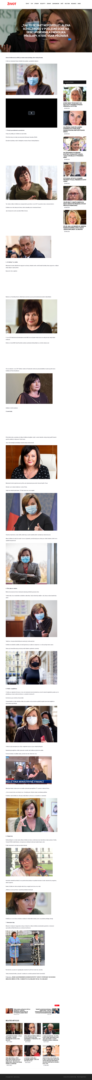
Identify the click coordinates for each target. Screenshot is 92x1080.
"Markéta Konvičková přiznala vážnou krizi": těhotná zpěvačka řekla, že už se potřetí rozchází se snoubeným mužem (43, 1012)
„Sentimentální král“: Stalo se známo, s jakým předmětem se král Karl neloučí (14, 1038)
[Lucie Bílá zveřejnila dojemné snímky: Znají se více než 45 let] (32, 1050)
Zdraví (49, 3)
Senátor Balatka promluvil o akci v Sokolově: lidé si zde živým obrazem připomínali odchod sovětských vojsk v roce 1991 (51, 1060)
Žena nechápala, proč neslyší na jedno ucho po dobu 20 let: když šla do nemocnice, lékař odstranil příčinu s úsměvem (14, 1060)
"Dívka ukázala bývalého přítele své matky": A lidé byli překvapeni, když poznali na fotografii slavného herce (22, 1012)
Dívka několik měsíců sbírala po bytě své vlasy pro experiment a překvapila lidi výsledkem (32, 1038)
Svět (62, 3)
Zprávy (36, 3)
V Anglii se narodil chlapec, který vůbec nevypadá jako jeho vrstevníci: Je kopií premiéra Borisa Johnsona (51, 1038)
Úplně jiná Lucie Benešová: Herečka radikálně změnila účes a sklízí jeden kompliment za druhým (74, 228)
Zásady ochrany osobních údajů (69, 1076)
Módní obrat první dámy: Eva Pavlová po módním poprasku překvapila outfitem (72, 104)
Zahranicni (55, 3)
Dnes (79, 3)
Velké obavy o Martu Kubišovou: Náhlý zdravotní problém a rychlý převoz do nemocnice (74, 203)
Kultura (67, 3)
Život (27, 3)
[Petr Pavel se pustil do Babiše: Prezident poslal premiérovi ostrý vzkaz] (74, 169)
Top (32, 3)
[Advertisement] (32, 154)
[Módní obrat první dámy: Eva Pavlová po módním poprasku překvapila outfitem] (74, 94)
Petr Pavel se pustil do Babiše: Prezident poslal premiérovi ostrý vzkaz (74, 179)
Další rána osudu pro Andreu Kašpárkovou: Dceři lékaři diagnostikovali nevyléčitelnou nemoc (74, 129)
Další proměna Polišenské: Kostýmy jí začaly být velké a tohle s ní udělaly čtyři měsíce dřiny (73, 155)
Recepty (42, 3)
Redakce (73, 3)
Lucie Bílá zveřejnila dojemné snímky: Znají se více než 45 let (31, 1059)
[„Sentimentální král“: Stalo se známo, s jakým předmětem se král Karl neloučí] (14, 1028)
